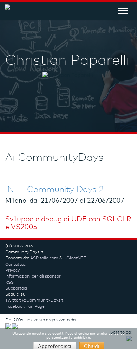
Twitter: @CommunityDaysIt (34, 300)
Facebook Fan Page (25, 307)
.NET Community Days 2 (54, 189)
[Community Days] (5, 10)
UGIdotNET (74, 258)
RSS (9, 282)
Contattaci (16, 264)
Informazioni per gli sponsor (33, 276)
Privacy (12, 270)
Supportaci (16, 288)
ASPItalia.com (44, 258)
